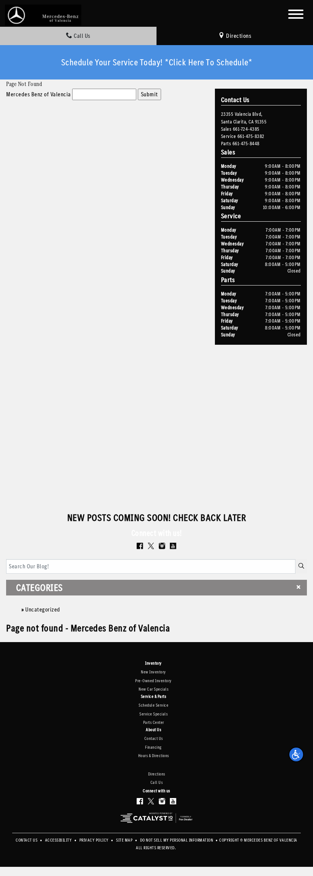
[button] (296, 754)
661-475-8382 (251, 136)
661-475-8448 (246, 143)
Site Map (125, 840)
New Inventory (153, 672)
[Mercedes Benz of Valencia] (43, 15)
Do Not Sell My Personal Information (177, 840)
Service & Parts (153, 696)
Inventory (153, 663)
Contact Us (153, 738)
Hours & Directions (153, 756)
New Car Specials (153, 689)
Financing (153, 747)
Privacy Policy (94, 840)
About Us (153, 730)
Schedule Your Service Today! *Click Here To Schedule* (156, 62)
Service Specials (153, 714)
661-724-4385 (246, 129)
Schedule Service (153, 705)
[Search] (301, 566)
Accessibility (59, 840)
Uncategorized (42, 609)
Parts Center (153, 722)
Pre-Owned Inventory (153, 681)
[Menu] (295, 15)
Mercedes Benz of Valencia (38, 94)
